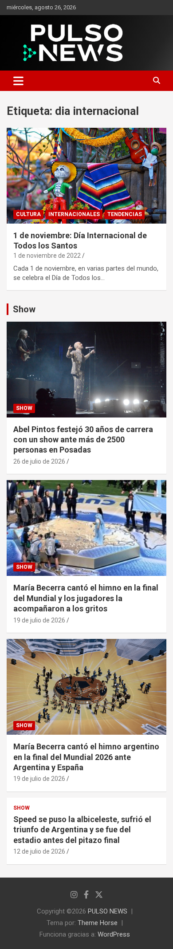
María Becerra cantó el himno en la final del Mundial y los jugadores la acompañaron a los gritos (85, 598)
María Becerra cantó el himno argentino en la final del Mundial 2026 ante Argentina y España (86, 757)
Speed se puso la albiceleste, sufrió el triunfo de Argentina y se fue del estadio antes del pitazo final (82, 830)
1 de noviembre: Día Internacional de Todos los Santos (80, 240)
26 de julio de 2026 (39, 461)
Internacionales (74, 214)
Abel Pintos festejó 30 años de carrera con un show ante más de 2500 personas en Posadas (83, 440)
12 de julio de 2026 (39, 851)
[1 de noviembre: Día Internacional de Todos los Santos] (86, 175)
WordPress (114, 934)
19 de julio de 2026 (39, 620)
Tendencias (124, 214)
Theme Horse (98, 923)
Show (24, 309)
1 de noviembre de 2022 (47, 255)
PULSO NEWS (107, 911)
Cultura (28, 214)
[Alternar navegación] (18, 81)
